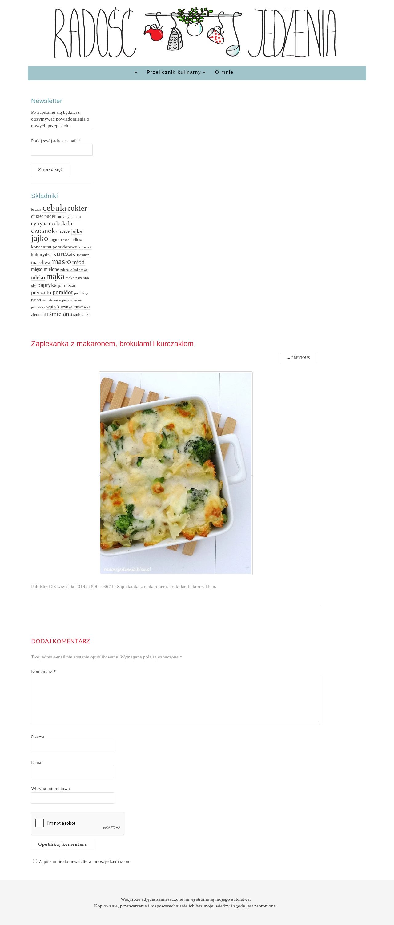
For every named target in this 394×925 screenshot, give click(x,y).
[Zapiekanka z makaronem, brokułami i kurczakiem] (176, 473)
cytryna (39, 224)
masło (61, 261)
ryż (33, 300)
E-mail (37, 762)
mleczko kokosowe (74, 269)
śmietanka (81, 314)
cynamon (73, 216)
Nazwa (37, 736)
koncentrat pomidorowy (54, 246)
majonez (83, 255)
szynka (66, 307)
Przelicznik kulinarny (174, 72)
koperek (85, 247)
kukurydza (41, 254)
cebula (54, 207)
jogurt (55, 239)
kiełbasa (76, 240)
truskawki (82, 307)
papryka (47, 285)
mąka (55, 276)
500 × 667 (101, 586)
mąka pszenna (77, 277)
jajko (39, 238)
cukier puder (43, 216)
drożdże (63, 231)
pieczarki (41, 292)
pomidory (81, 293)
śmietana (60, 314)
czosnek (43, 230)
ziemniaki (39, 314)
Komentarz (43, 671)
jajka (76, 231)
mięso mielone (45, 269)
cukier (77, 208)
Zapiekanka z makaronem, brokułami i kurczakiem (166, 586)
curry (60, 217)
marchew (41, 262)
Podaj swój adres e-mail (55, 140)
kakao (65, 240)
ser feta (47, 300)
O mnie (224, 72)
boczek (36, 209)
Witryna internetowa (50, 788)
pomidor (63, 292)
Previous (298, 358)
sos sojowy (61, 300)
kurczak (64, 254)
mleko (38, 277)
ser (39, 300)
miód (78, 262)
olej (33, 285)
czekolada (60, 223)
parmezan (67, 285)
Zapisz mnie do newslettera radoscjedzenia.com (85, 861)
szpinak (52, 306)
